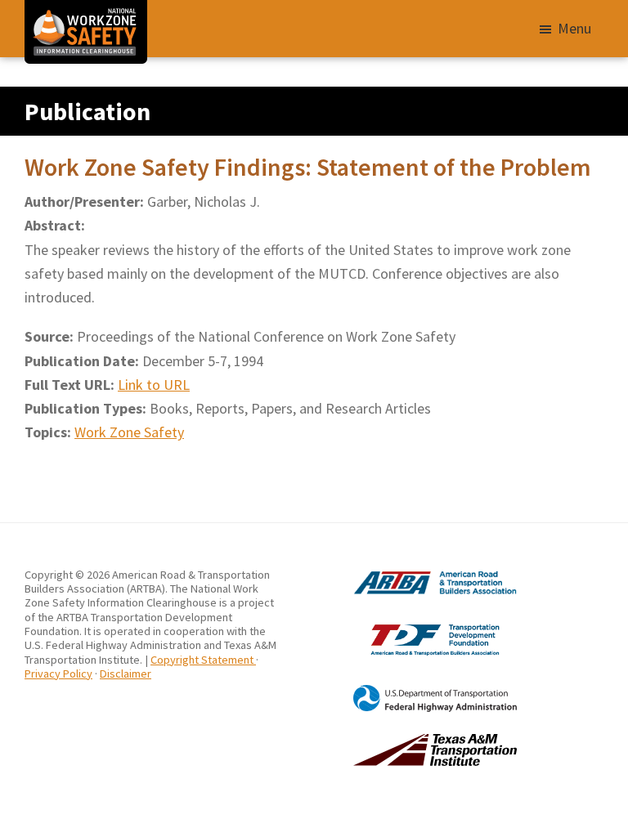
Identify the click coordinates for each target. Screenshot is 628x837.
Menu (574, 28)
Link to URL (154, 384)
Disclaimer (125, 673)
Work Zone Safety (129, 432)
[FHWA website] (415, 691)
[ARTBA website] (415, 574)
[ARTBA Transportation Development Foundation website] (415, 623)
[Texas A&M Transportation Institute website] (415, 740)
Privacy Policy (58, 673)
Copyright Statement (203, 659)
